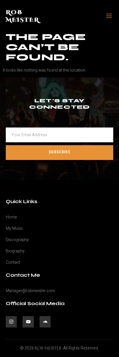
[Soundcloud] (45, 321)
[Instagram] (11, 321)
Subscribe (59, 152)
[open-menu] (109, 16)
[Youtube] (28, 321)
